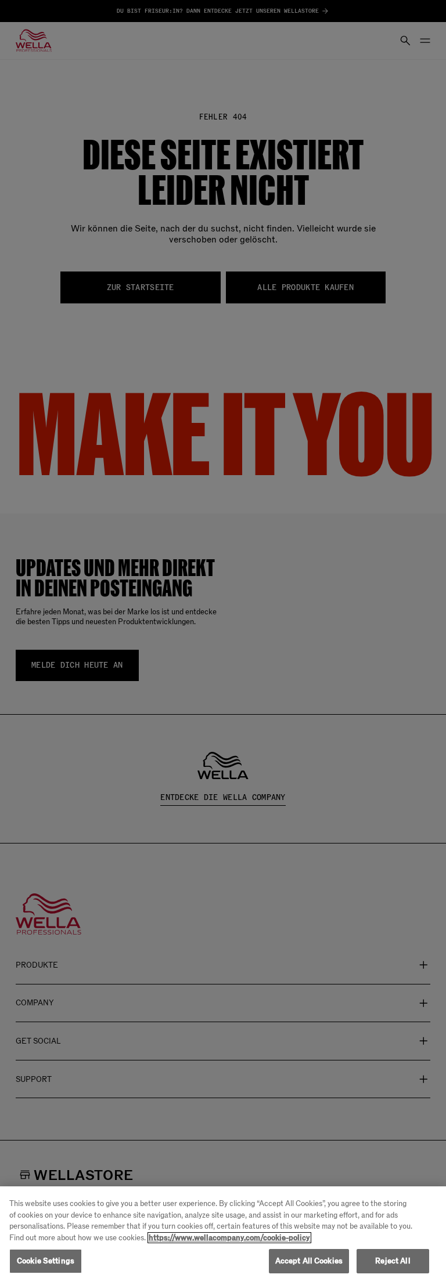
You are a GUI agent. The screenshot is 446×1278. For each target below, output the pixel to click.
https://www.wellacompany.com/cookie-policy (229, 1237)
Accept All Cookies (309, 1261)
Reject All (392, 1261)
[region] (223, 1232)
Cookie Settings (45, 1261)
